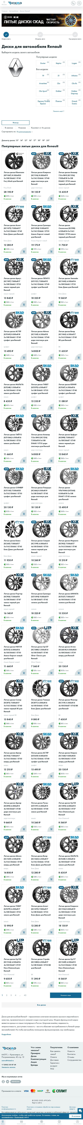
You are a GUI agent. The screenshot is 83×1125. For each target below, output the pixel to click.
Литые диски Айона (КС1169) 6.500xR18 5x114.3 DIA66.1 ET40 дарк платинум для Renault (40, 337)
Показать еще (66, 995)
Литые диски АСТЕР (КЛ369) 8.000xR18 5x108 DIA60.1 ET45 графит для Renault (12, 335)
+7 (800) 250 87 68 (9, 1065)
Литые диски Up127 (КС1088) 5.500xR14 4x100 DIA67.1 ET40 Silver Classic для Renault (39, 652)
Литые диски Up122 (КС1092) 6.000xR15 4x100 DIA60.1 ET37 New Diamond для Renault (67, 809)
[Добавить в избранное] (22, 158)
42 (25, 995)
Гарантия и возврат (54, 1064)
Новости (71, 1051)
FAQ (52, 1068)
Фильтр (15, 123)
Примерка (35, 1053)
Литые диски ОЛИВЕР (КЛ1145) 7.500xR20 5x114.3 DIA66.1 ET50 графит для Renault (13, 492)
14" (21, 140)
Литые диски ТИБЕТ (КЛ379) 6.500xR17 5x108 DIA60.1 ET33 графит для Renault (40, 388)
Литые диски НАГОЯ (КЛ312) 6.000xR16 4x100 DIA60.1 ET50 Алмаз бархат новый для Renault (13, 652)
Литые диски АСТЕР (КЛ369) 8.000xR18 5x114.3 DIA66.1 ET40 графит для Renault (40, 757)
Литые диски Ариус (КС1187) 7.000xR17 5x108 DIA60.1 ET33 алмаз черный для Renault (12, 284)
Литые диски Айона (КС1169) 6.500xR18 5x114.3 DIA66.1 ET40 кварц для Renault (13, 860)
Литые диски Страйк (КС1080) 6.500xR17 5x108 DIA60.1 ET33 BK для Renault (41, 963)
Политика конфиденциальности (9, 1108)
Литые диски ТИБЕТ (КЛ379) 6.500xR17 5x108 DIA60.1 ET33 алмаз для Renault (12, 910)
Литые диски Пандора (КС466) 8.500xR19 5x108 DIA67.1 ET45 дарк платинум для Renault (41, 493)
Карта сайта (37, 1102)
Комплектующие (38, 1059)
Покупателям (56, 1047)
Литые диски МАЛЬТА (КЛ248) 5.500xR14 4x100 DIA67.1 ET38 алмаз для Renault (68, 860)
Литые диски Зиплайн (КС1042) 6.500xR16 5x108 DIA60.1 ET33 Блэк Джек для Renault (68, 282)
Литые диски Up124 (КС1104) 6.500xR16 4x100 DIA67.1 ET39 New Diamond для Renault (12, 965)
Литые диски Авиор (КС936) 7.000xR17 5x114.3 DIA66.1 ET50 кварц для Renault (13, 757)
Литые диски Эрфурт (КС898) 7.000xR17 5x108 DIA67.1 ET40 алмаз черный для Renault (68, 440)
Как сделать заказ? (55, 1052)
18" (39, 140)
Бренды (34, 1065)
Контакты (71, 1054)
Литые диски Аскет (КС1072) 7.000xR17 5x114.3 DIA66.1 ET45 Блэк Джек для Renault (13, 229)
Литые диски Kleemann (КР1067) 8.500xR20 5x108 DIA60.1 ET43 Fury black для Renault (14, 176)
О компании (73, 1047)
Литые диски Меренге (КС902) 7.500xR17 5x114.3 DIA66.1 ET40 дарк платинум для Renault (68, 546)
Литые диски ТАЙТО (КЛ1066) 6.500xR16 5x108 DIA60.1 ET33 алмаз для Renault (13, 439)
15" (26, 140)
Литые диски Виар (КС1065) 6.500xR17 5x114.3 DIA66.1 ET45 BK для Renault (68, 335)
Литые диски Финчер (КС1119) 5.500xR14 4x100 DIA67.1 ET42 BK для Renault (68, 704)
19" (43, 140)
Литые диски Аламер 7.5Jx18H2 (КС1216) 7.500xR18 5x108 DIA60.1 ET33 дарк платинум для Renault (40, 440)
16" (30, 140)
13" (17, 140)
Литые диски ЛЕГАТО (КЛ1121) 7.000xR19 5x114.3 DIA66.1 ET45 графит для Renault (40, 282)
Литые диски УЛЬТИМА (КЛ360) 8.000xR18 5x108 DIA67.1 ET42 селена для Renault (67, 493)
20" (47, 140)
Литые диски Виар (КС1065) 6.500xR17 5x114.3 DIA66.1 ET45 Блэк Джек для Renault (41, 860)
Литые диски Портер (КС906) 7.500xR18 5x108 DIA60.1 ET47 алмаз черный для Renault (13, 599)
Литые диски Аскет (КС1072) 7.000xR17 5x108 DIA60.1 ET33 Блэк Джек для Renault (41, 910)
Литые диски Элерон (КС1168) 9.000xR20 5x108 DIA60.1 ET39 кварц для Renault (68, 757)
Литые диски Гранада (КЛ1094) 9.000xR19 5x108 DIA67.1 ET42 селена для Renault (41, 598)
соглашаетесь (7, 1117)
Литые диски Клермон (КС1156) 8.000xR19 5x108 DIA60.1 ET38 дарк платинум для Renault (68, 912)
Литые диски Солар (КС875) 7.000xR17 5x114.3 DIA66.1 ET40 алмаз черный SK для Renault (13, 705)
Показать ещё (58, 111)
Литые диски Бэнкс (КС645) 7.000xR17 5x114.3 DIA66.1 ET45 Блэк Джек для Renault (13, 545)
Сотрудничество (74, 1060)
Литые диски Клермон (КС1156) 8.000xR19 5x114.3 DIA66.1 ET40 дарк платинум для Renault (41, 178)
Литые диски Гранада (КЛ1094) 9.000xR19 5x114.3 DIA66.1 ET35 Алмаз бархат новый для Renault (41, 231)
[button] (72, 16)
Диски (34, 1056)
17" (35, 140)
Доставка (54, 1060)
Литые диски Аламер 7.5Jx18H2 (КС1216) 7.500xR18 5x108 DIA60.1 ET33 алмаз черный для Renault (68, 178)
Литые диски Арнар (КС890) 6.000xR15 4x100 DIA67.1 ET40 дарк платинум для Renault (12, 809)
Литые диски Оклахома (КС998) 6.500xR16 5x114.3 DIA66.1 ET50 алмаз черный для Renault (67, 231)
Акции (34, 1062)
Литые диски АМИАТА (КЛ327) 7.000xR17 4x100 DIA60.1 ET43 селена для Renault (68, 598)
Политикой (19, 1117)
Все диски (41, 1005)
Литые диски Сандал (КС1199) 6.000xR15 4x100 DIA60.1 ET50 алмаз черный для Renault (40, 546)
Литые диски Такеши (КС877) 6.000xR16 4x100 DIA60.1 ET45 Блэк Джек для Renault (41, 704)
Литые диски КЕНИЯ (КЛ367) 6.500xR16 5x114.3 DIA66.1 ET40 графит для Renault (68, 388)
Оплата (53, 1057)
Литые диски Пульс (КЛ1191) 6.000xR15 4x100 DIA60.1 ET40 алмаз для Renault (39, 807)
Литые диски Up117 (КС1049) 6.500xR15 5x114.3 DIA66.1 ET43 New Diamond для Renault (68, 965)
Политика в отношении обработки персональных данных (43, 1108)
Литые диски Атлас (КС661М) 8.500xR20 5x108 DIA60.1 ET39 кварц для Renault (67, 651)
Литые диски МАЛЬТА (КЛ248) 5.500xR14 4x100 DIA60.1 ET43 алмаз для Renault (13, 388)
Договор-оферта (72, 1108)
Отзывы (70, 1057)
